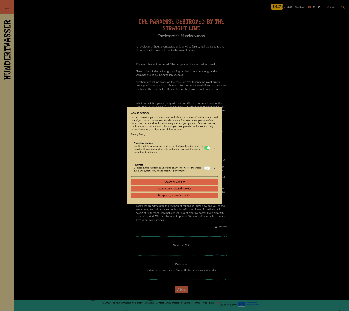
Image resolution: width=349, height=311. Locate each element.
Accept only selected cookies (174, 188)
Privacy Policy (138, 134)
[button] (213, 148)
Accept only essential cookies (174, 195)
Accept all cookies (174, 182)
